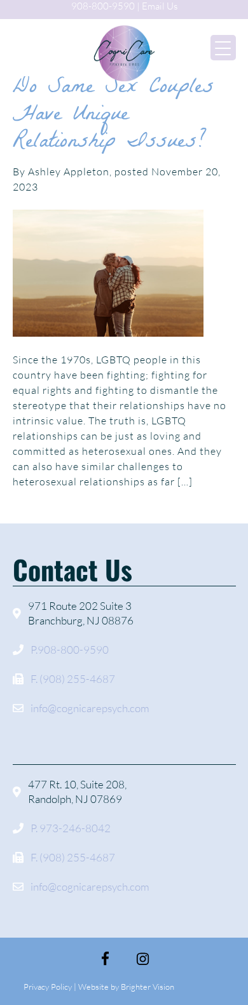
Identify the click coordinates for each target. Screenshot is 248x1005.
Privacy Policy (48, 986)
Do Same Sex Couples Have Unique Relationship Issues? (113, 116)
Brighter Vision (147, 986)
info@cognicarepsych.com (90, 708)
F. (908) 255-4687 (73, 678)
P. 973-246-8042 (71, 828)
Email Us (159, 6)
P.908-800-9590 (70, 649)
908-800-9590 (103, 6)
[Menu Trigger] (223, 47)
